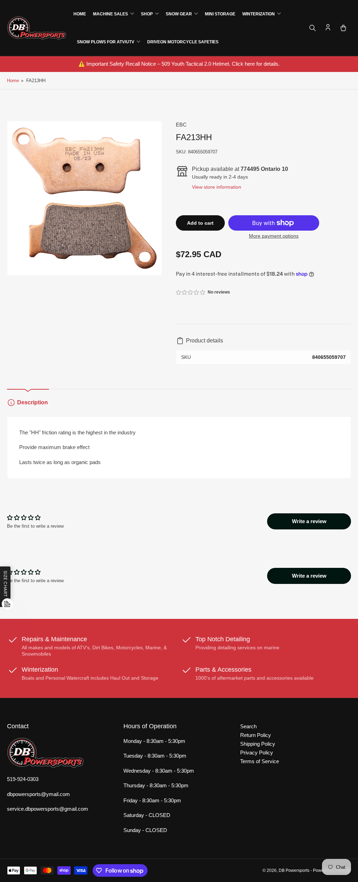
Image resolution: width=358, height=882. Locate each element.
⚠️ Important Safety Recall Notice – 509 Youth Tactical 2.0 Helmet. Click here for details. (179, 64)
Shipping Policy (257, 744)
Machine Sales (110, 14)
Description (32, 402)
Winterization (258, 14)
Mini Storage (220, 14)
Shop (147, 14)
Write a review (309, 521)
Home (79, 14)
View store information (216, 187)
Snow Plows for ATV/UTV (105, 41)
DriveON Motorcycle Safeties (183, 41)
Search (248, 726)
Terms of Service (259, 761)
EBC (181, 125)
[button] (191, 292)
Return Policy (255, 735)
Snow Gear (179, 14)
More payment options (274, 236)
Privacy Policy (256, 753)
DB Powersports (294, 870)
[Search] (312, 28)
